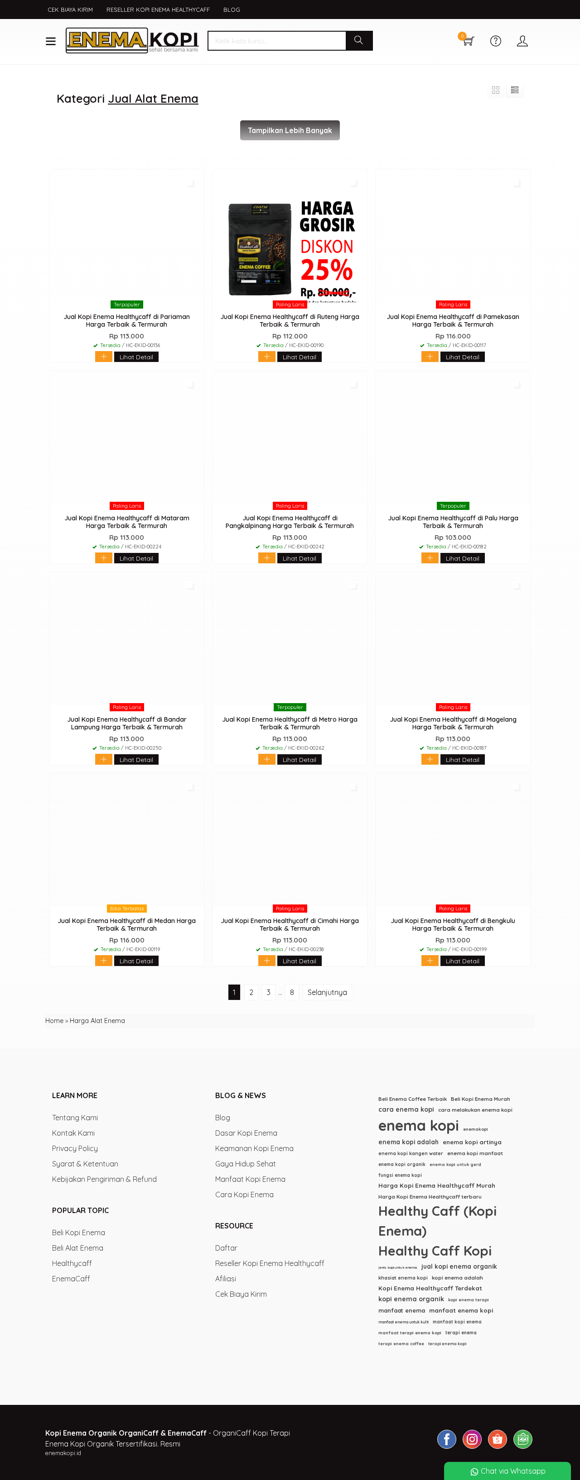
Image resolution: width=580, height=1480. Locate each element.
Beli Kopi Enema (78, 1232)
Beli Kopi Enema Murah (480, 1098)
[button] (359, 41)
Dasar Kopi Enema (246, 1132)
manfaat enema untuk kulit (403, 1321)
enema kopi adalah (408, 1142)
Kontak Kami (73, 1132)
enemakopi (475, 1129)
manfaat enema (401, 1310)
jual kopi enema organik (459, 1266)
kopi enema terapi (468, 1299)
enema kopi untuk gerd (455, 1164)
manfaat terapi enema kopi (409, 1332)
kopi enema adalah (457, 1277)
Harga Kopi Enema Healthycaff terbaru (430, 1196)
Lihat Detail (136, 357)
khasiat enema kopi (403, 1278)
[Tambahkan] (103, 357)
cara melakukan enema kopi (475, 1109)
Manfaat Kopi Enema (250, 1179)
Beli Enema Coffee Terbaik (412, 1098)
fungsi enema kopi (400, 1175)
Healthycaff (72, 1263)
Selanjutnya (327, 992)
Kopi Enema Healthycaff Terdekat (430, 1288)
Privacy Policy (75, 1148)
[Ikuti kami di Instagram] (472, 1448)
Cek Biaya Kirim (70, 9)
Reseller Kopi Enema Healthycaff (158, 9)
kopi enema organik (411, 1299)
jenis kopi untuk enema (397, 1267)
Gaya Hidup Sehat (245, 1163)
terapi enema (461, 1333)
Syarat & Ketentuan (85, 1163)
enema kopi (418, 1125)
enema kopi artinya (472, 1142)
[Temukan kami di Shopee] (497, 1448)
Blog (231, 9)
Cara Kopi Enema (244, 1194)
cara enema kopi (406, 1109)
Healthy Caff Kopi (435, 1250)
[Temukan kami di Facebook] (447, 1448)
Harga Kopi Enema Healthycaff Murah (436, 1185)
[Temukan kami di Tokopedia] (523, 1448)
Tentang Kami (75, 1117)
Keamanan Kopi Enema (254, 1148)
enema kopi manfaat (475, 1153)
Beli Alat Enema (77, 1247)
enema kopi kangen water (410, 1153)
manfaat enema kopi (461, 1310)
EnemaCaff (71, 1278)
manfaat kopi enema (457, 1322)
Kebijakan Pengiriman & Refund (104, 1179)
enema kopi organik (401, 1164)
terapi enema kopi (447, 1343)
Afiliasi (225, 1278)
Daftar (226, 1247)
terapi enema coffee (401, 1343)
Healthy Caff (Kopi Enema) (437, 1221)
